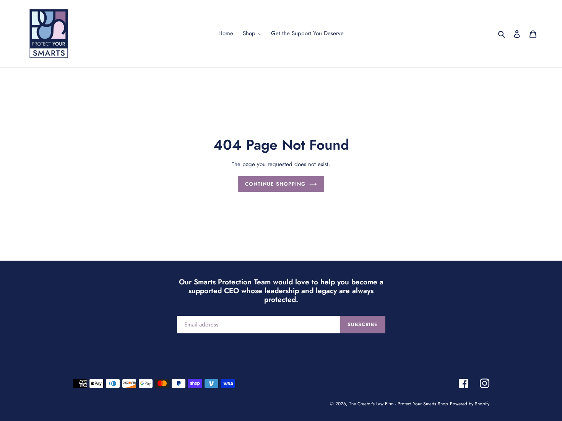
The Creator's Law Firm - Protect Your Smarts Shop (398, 403)
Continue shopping (275, 184)
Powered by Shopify (469, 403)
